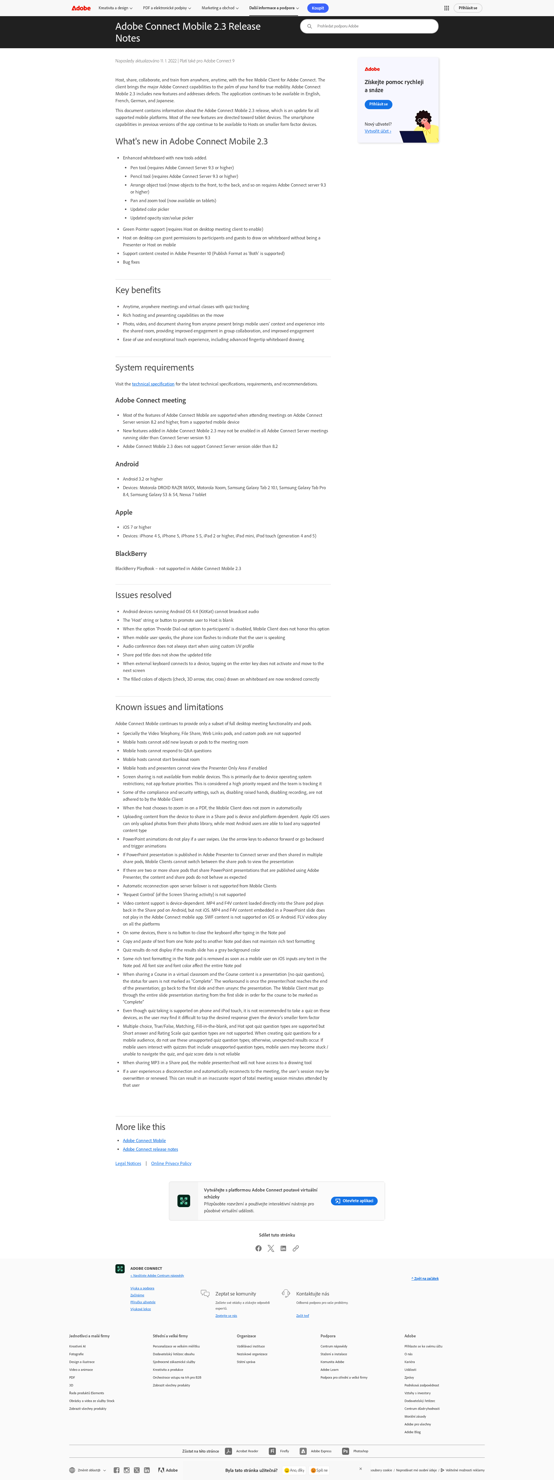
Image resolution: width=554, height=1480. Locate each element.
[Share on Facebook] (258, 1250)
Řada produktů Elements (86, 1393)
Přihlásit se (468, 7)
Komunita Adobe (332, 1362)
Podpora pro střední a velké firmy (344, 1377)
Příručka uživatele (143, 1302)
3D (71, 1385)
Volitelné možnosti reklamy (465, 1470)
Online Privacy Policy (171, 1163)
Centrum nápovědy (334, 1346)
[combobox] (369, 26)
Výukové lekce (140, 1309)
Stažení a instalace (334, 1354)
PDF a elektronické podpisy (165, 7)
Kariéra (410, 1362)
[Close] (360, 1468)
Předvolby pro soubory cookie (371, 1470)
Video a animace (81, 1370)
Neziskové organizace (252, 1354)
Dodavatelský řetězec (420, 1401)
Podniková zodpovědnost (422, 1385)
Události (410, 1370)
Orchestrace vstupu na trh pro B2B (177, 1377)
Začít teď (302, 1316)
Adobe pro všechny (418, 1424)
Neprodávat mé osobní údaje (416, 1470)
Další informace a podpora (272, 7)
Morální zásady (415, 1416)
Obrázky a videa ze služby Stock (92, 1401)
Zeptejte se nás (226, 1316)
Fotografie (76, 1354)
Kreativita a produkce (168, 1370)
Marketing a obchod (218, 7)
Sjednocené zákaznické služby (174, 1362)
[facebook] (116, 1470)
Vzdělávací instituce (251, 1346)
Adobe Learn (329, 1370)
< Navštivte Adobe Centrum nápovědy (157, 1276)
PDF (72, 1377)
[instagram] (127, 1470)
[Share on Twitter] (270, 1250)
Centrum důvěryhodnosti (422, 1409)
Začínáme (137, 1295)
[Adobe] (81, 8)
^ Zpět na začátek (425, 1278)
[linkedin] (147, 1470)
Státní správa (246, 1362)
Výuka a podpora (142, 1288)
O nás (409, 1354)
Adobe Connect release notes (150, 1149)
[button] (446, 8)
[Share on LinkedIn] (283, 1250)
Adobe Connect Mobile (144, 1140)
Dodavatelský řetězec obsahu (173, 1354)
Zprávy (409, 1377)
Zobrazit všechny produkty (87, 1409)
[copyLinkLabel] (295, 1250)
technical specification (153, 384)
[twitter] (137, 1470)
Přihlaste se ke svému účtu (423, 1346)
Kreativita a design (113, 7)
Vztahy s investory (418, 1393)
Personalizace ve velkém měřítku (176, 1346)
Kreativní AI (77, 1346)
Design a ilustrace (82, 1362)
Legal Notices (128, 1163)
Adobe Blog (413, 1432)
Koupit (318, 8)
